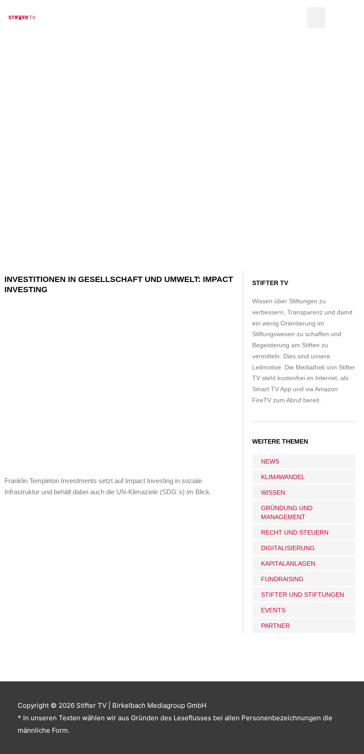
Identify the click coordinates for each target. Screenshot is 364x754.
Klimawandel (283, 476)
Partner (275, 625)
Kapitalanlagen (288, 563)
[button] (316, 17)
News (270, 461)
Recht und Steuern (294, 532)
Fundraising (282, 579)
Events (273, 610)
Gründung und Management (287, 512)
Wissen (273, 492)
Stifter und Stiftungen (302, 594)
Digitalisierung (288, 548)
